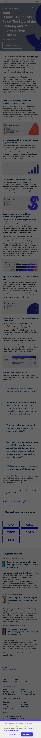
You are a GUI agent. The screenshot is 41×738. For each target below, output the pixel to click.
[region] (20, 729)
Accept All (26, 734)
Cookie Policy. (14, 730)
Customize (13, 734)
